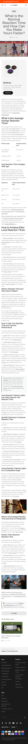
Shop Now (8, 92)
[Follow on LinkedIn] (21, 723)
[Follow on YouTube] (13, 723)
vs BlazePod (4, 673)
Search (3, 711)
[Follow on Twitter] (6, 723)
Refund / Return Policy (20, 671)
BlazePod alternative (18, 209)
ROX (5, 412)
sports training (17, 339)
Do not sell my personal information (19, 676)
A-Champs (18, 442)
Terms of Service (20, 667)
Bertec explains (20, 369)
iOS (2, 687)
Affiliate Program (6, 668)
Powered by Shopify (9, 739)
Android (3, 685)
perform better (10, 284)
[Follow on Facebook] (2, 723)
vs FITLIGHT (4, 676)
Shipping (4, 698)
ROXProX (5, 380)
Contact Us (4, 701)
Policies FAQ (19, 687)
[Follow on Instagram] (10, 723)
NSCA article (7, 271)
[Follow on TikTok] (17, 723)
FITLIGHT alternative (7, 211)
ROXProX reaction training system (13, 218)
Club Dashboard (6, 665)
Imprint (17, 681)
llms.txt (3, 682)
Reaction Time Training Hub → (10, 651)
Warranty (18, 684)
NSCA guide (14, 352)
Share (15, 613)
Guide (14, 11)
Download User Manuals (5, 705)
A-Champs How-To (6, 708)
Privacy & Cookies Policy (20, 663)
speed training (5, 242)
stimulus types (12, 553)
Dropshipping (5, 671)
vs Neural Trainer (6, 679)
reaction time (5, 306)
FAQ (2, 695)
